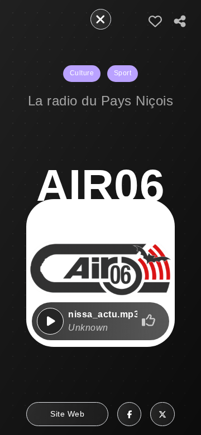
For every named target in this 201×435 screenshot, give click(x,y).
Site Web (67, 413)
